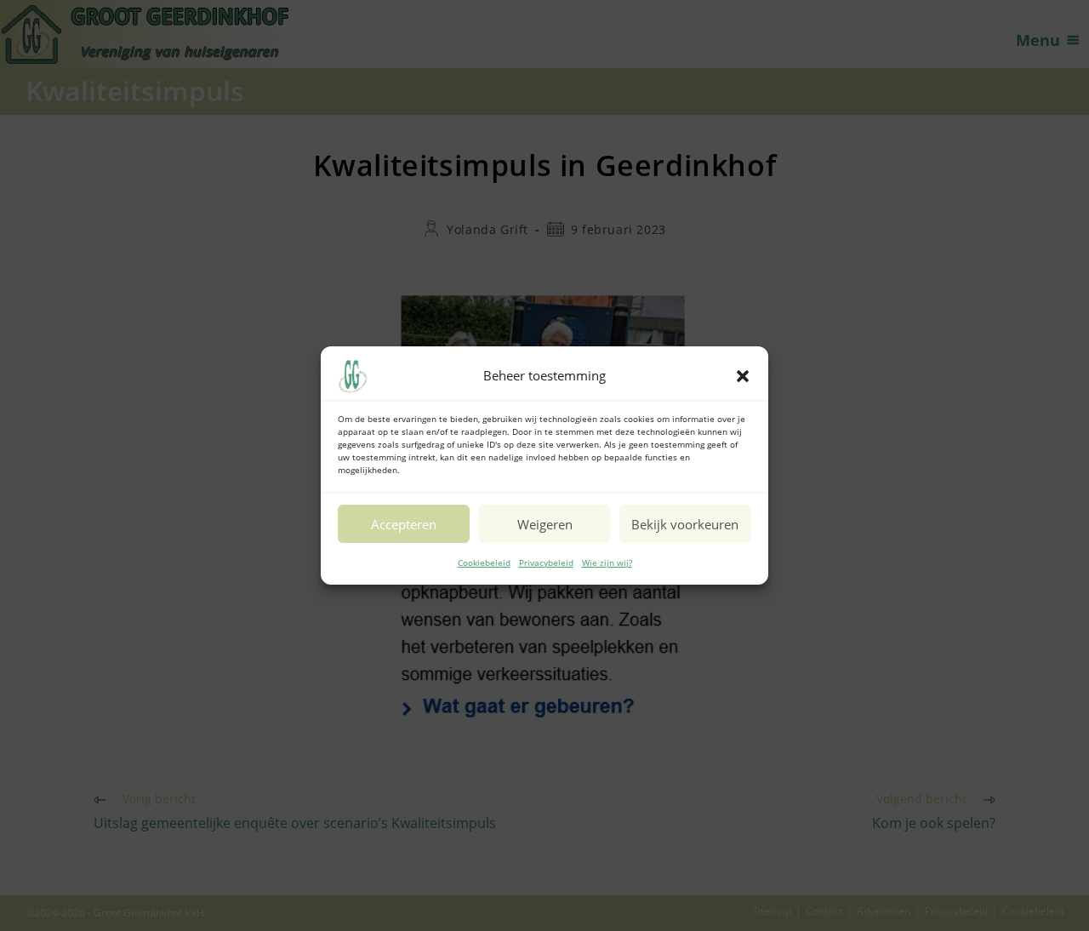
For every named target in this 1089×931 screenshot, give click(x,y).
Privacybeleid (546, 562)
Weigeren (545, 524)
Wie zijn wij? (607, 562)
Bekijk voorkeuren (684, 524)
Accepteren (403, 524)
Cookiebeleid (484, 562)
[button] (742, 376)
